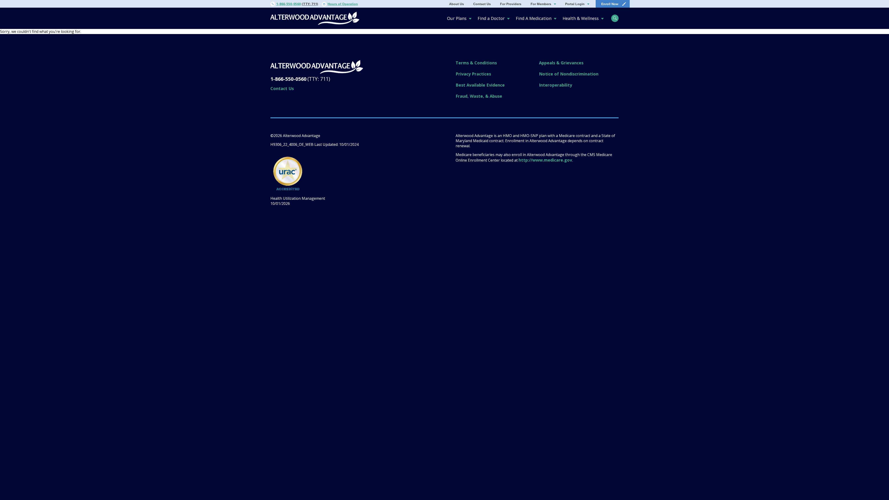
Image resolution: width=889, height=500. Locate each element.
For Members (541, 4)
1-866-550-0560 (288, 4)
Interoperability (555, 85)
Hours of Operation (343, 4)
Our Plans (456, 18)
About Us (456, 4)
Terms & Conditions (476, 63)
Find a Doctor (491, 18)
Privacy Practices (473, 74)
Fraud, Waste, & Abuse (479, 96)
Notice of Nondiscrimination (568, 74)
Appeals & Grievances (561, 63)
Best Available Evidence (480, 85)
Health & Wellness (581, 18)
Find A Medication (533, 18)
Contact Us (482, 4)
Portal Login (575, 4)
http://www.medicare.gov (545, 160)
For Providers (510, 4)
